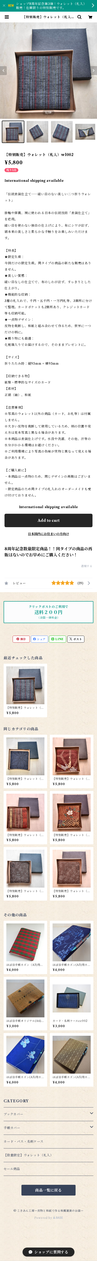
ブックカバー (13, 1114)
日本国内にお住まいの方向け (48, 534)
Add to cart (49, 520)
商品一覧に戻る (48, 1190)
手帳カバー (12, 1128)
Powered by (43, 1218)
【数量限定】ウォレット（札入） (28, 1155)
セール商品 (12, 1169)
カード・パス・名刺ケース (24, 1142)
